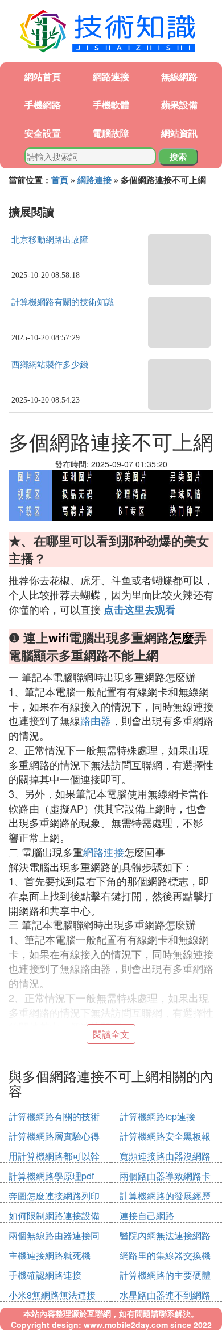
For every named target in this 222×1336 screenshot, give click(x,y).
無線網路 (179, 76)
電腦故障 (111, 132)
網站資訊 (179, 132)
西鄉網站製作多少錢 (49, 364)
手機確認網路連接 (45, 1275)
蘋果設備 (179, 104)
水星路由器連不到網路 (165, 1294)
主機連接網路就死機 (50, 1255)
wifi (58, 637)
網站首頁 (42, 76)
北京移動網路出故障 (49, 239)
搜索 (178, 156)
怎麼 (181, 637)
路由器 (95, 720)
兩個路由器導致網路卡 (165, 1175)
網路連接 (111, 76)
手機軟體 (111, 104)
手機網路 (42, 104)
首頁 (59, 180)
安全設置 (42, 132)
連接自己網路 (147, 1215)
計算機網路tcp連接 (157, 1116)
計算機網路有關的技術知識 (62, 302)
